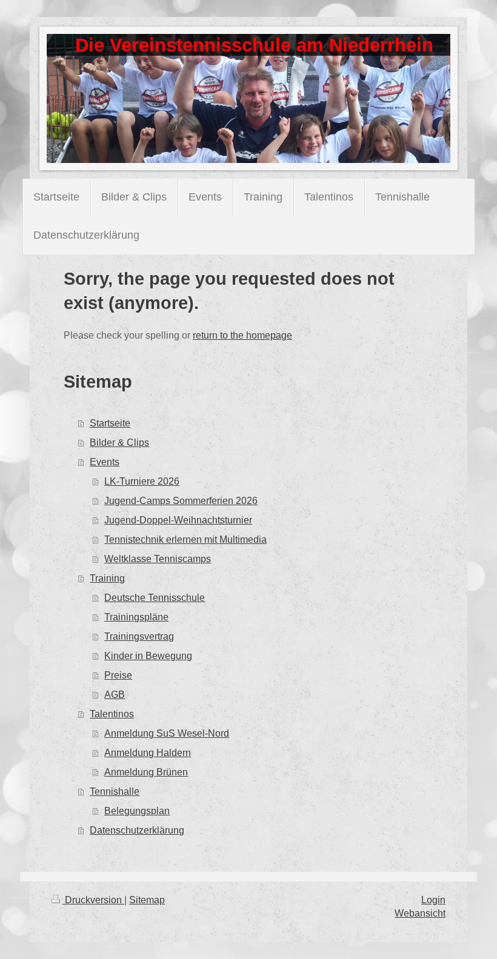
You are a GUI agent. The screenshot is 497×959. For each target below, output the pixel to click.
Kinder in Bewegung (148, 656)
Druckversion (93, 900)
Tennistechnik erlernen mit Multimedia (185, 539)
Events (104, 462)
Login (433, 900)
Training (107, 578)
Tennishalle (114, 791)
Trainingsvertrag (139, 636)
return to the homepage (242, 335)
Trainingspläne (136, 617)
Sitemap (147, 900)
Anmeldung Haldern (147, 753)
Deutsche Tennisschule (154, 597)
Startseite (110, 423)
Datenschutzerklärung (137, 830)
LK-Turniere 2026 (141, 481)
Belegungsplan (137, 811)
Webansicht (420, 913)
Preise (118, 675)
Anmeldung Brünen (146, 772)
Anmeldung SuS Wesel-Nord (166, 733)
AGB (114, 694)
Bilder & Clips (119, 442)
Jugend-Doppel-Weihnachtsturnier (178, 520)
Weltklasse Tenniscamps (157, 559)
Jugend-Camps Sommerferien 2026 (181, 501)
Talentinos (112, 714)
